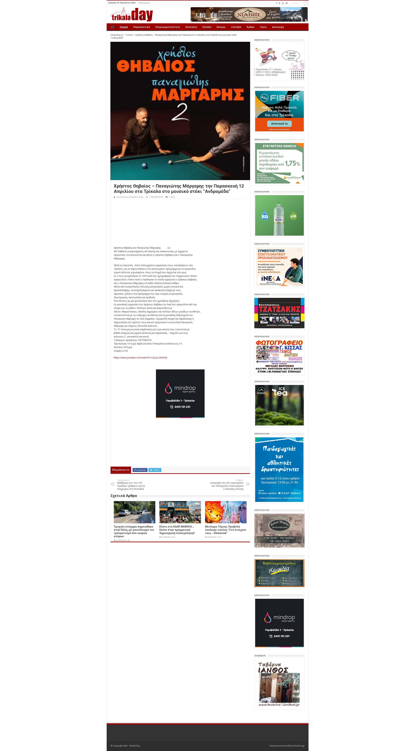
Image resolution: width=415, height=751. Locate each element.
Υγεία (263, 27)
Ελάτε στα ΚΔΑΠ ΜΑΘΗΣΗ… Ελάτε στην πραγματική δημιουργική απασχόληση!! (177, 530)
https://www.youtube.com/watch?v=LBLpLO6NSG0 (140, 357)
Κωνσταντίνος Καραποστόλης (130, 197)
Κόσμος (221, 27)
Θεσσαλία (191, 27)
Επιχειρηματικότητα (167, 27)
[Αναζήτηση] (306, 2)
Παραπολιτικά (141, 27)
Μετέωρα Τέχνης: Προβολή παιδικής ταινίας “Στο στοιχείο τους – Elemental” (225, 530)
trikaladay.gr (117, 34)
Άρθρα (250, 27)
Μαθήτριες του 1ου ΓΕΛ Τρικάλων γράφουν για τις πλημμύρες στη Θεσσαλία (131, 484)
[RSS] (286, 3)
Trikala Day (112, 26)
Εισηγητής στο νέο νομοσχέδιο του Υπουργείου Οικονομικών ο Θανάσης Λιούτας (226, 484)
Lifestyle (236, 27)
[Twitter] (279, 3)
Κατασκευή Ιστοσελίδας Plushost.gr (287, 745)
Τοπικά (123, 27)
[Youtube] (283, 3)
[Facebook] (277, 3)
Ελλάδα (206, 27)
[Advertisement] (180, 223)
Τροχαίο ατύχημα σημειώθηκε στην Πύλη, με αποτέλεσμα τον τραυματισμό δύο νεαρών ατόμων (134, 531)
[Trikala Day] (130, 14)
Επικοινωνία (144, 3)
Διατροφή (278, 27)
